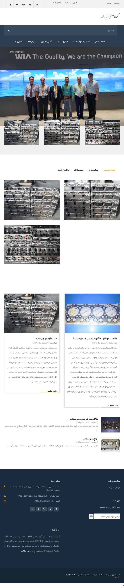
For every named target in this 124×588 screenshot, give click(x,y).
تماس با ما (19, 41)
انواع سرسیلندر (90, 438)
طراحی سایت (114, 487)
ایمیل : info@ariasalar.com (47, 501)
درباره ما (32, 41)
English (58, 3)
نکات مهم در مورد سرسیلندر (83, 418)
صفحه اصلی (100, 41)
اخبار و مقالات (62, 41)
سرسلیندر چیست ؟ (45, 338)
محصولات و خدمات (81, 41)
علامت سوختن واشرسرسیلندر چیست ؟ (95, 338)
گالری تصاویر (46, 41)
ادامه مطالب (26, 550)
